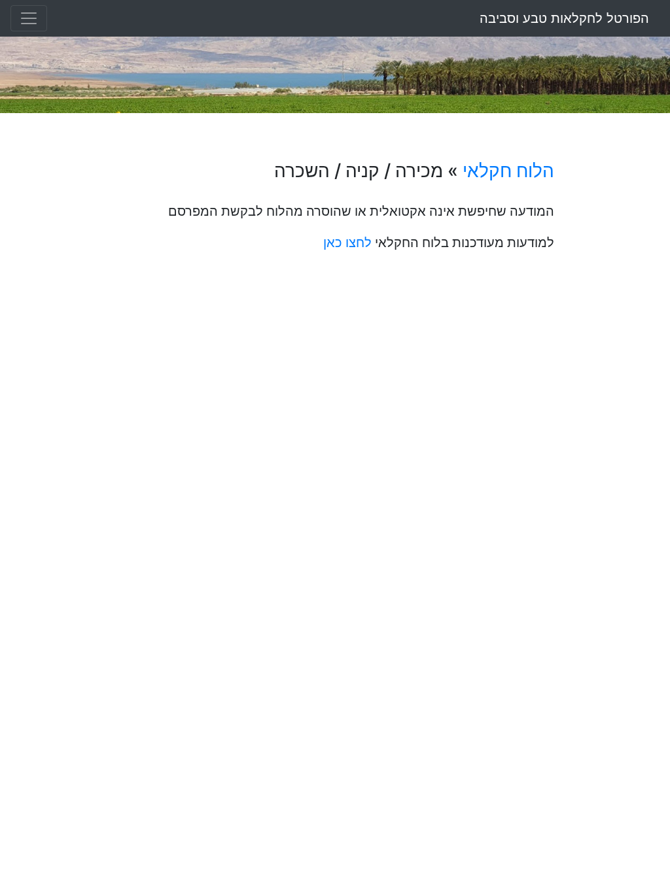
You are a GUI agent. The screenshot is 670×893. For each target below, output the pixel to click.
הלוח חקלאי (508, 171)
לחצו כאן (347, 242)
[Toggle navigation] (28, 18)
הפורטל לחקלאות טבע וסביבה (564, 18)
